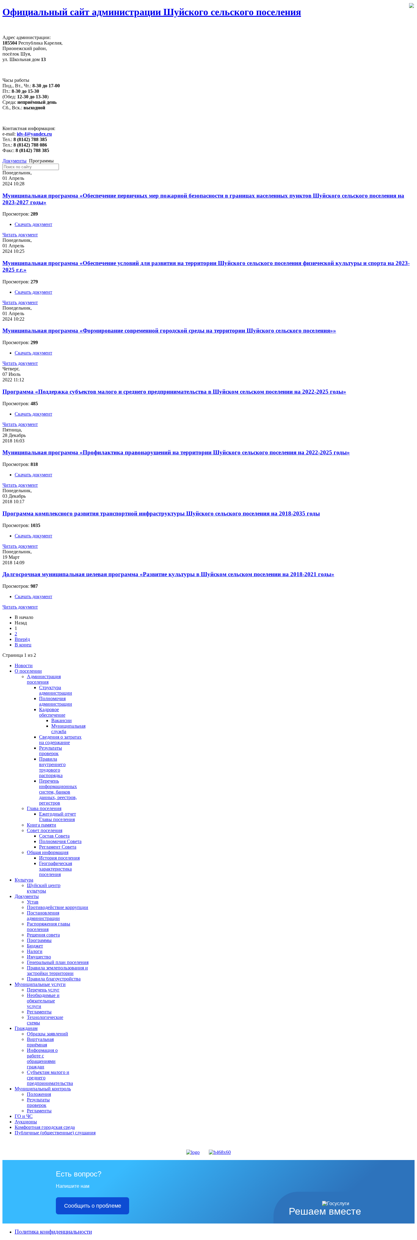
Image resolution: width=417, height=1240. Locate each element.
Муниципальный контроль (43, 1088)
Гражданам (26, 1028)
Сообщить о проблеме (92, 1206)
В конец (23, 644)
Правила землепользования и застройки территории (57, 970)
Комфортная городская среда (45, 1127)
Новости (24, 665)
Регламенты (39, 1011)
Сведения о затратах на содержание (60, 739)
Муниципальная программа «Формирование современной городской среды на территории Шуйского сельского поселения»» (169, 330)
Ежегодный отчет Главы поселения (57, 816)
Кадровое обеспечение (52, 712)
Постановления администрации (43, 915)
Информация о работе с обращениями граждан (42, 1058)
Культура (24, 879)
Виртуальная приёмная (40, 1042)
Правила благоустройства (54, 978)
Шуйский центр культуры (43, 888)
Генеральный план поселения (58, 962)
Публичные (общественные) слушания (55, 1132)
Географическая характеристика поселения (55, 869)
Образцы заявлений (47, 1033)
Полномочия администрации (55, 701)
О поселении (28, 671)
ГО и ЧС (24, 1116)
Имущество (39, 956)
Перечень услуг (43, 989)
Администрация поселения (44, 679)
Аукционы (26, 1121)
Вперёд (22, 639)
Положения (39, 1094)
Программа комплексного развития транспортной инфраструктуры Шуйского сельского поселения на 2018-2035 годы (161, 513)
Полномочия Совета (60, 841)
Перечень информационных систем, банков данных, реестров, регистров (58, 791)
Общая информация (47, 852)
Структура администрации (55, 690)
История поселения (59, 857)
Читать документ (20, 234)
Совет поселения (44, 830)
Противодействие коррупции (57, 907)
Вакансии (61, 720)
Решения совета (43, 934)
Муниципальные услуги (40, 984)
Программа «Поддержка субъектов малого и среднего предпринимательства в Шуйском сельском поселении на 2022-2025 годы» (174, 391)
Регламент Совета (57, 846)
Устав (32, 901)
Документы (14, 160)
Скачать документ (33, 224)
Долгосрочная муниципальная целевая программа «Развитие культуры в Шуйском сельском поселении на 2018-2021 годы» (168, 574)
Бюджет (35, 945)
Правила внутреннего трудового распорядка (52, 767)
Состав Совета (54, 835)
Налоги (34, 951)
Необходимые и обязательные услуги (43, 1001)
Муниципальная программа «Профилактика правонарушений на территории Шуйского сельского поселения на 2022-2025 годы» (176, 452)
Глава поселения (44, 808)
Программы (39, 940)
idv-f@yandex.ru (34, 133)
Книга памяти (41, 824)
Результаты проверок (50, 750)
